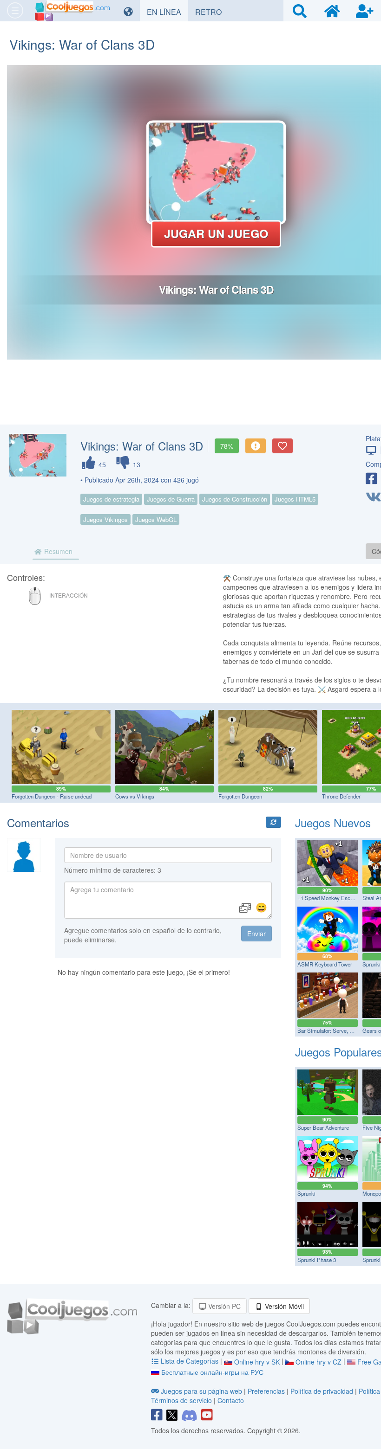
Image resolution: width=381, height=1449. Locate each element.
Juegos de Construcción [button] (234, 499)
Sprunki (306, 1193)
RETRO (212, 11)
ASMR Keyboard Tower (324, 964)
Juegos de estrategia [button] (111, 499)
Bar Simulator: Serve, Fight (329, 1030)
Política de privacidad (321, 1391)
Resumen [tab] (57, 551)
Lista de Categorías (189, 1360)
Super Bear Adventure (323, 1127)
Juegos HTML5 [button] (295, 499)
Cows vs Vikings (134, 796)
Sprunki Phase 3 (316, 1259)
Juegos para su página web (201, 1391)
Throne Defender (341, 796)
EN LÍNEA (167, 11)
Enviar (256, 933)
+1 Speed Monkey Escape (328, 898)
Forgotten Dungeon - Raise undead (52, 796)
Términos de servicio (181, 1400)
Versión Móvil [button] (283, 1306)
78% (226, 446)
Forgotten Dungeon (240, 796)
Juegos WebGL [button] (156, 519)
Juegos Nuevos (333, 822)
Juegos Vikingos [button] (105, 519)
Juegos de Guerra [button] (171, 499)
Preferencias (267, 1391)
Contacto (230, 1400)
